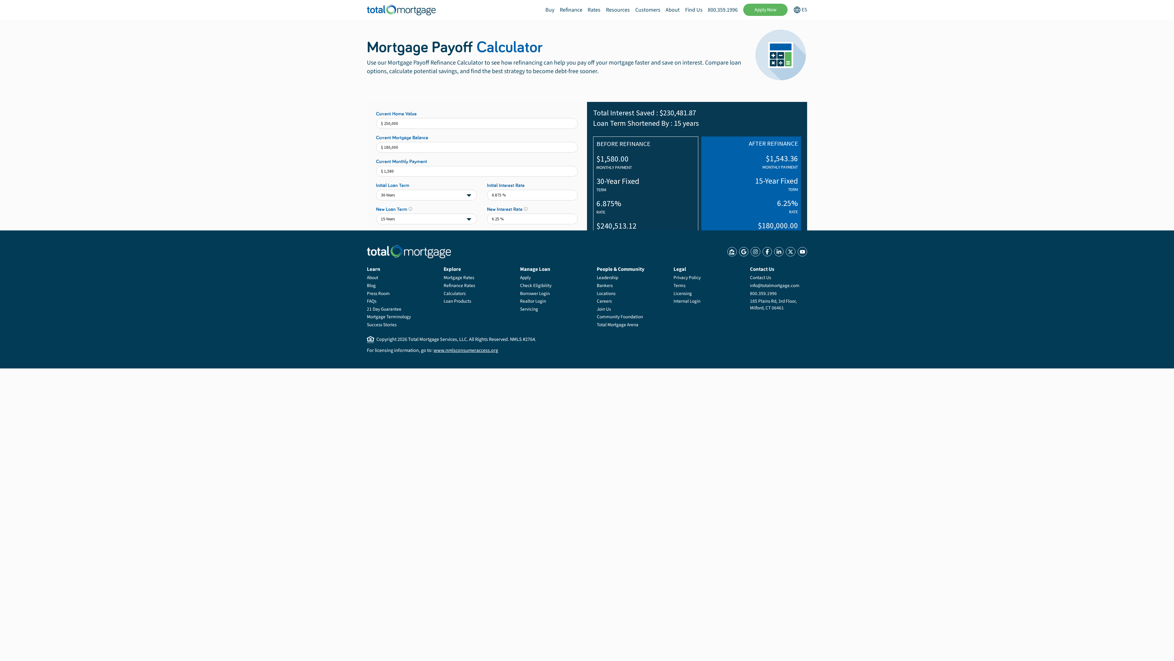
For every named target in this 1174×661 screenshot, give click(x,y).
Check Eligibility (536, 285)
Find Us (694, 10)
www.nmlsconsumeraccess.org (466, 350)
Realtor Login (533, 301)
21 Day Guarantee (384, 309)
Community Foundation (620, 316)
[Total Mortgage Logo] (409, 251)
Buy (549, 10)
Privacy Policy (687, 277)
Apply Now (766, 9)
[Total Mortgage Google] (743, 251)
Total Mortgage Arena (617, 324)
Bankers (605, 285)
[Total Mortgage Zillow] (732, 251)
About (673, 10)
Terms (679, 285)
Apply (525, 277)
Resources (618, 10)
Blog (371, 285)
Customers (647, 10)
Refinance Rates (459, 285)
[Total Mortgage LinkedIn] (779, 251)
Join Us (604, 309)
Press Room (378, 293)
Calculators (455, 293)
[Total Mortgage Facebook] (767, 251)
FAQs (371, 301)
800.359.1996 (723, 10)
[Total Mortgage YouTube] (802, 251)
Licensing (683, 293)
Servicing (529, 309)
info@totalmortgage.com (774, 285)
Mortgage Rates (459, 277)
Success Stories (382, 324)
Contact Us (760, 277)
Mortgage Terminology (389, 316)
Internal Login (687, 301)
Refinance (571, 10)
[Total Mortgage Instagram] (755, 251)
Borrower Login (535, 293)
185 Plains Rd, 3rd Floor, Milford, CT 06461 (773, 304)
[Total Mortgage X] (790, 251)
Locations (606, 293)
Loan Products (457, 301)
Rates (594, 10)
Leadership (607, 277)
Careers (604, 301)
